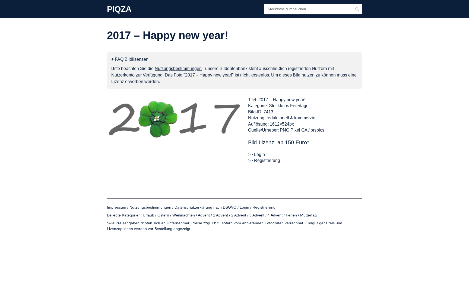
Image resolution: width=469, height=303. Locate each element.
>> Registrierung (264, 160)
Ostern (163, 215)
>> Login (256, 154)
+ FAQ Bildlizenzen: (130, 59)
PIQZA (119, 9)
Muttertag (308, 215)
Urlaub (148, 215)
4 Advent (275, 215)
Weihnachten (183, 215)
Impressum (116, 207)
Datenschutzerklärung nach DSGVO (205, 207)
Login (244, 207)
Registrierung (263, 207)
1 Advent (220, 215)
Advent (204, 215)
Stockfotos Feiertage (289, 105)
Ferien (291, 215)
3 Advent (256, 215)
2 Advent (238, 215)
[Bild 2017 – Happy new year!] (175, 119)
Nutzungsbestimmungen (150, 207)
